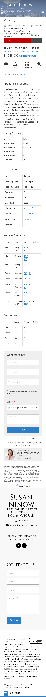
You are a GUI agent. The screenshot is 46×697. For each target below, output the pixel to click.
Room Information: (15, 235)
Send (23, 430)
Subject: (10, 402)
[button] (18, 545)
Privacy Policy (8, 687)
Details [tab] (7, 74)
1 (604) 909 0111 (23, 455)
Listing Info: (11, 169)
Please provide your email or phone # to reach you (22, 392)
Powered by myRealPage (23, 687)
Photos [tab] (15, 74)
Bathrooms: (11, 315)
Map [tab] (22, 74)
